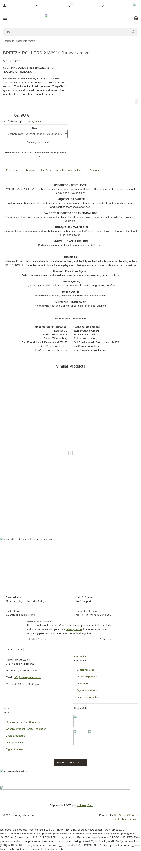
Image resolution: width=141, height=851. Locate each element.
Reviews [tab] (30, 170)
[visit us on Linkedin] (25, 649)
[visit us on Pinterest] (15, 649)
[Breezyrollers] (70, 18)
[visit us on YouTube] (12, 649)
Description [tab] (12, 170)
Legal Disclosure (15, 735)
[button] (37, 5)
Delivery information (88, 697)
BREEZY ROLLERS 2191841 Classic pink (70, 516)
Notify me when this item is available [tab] (62, 170)
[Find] (135, 31)
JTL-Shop (120, 815)
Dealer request (85, 669)
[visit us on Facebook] (9, 649)
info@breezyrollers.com (27, 677)
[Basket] (136, 18)
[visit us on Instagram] (19, 649)
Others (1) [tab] (96, 170)
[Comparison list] (69, 6)
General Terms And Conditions (23, 722)
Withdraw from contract (70, 762)
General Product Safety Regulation (26, 728)
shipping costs (33, 121)
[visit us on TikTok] (22, 649)
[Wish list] (102, 6)
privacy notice (74, 629)
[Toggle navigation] (5, 18)
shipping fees (85, 805)
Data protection (15, 742)
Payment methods (86, 690)
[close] (136, 101)
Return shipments (86, 676)
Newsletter (82, 683)
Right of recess (14, 749)
